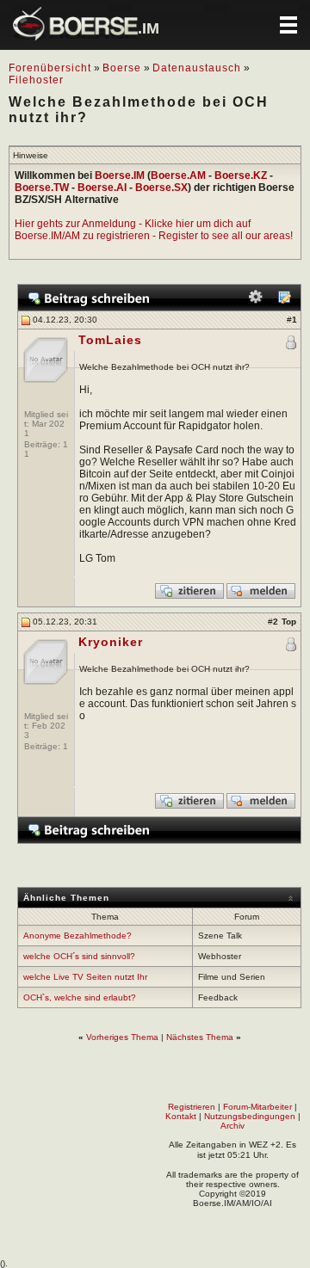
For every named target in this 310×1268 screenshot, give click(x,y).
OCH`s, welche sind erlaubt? (79, 997)
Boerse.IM (120, 175)
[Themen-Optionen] (256, 300)
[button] (288, 25)
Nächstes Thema (199, 1037)
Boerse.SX (161, 188)
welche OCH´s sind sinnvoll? (79, 956)
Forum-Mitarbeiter (257, 1106)
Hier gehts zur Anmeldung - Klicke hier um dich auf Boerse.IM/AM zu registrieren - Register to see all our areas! (154, 230)
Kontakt (180, 1116)
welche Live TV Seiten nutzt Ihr (85, 977)
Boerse (121, 68)
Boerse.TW (42, 188)
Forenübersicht (50, 68)
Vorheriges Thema (122, 1037)
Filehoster (36, 80)
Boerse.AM (178, 175)
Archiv (232, 1125)
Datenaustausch (196, 68)
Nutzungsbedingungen (249, 1116)
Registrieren (191, 1106)
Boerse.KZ (240, 175)
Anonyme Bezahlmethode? (77, 935)
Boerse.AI (102, 188)
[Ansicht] (284, 300)
